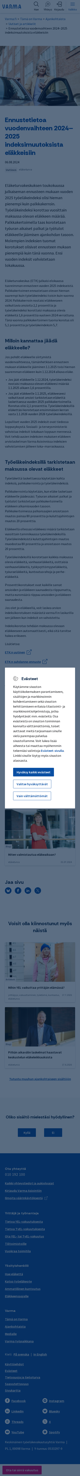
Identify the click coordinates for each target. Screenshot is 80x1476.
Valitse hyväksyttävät (32, 784)
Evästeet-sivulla (52, 751)
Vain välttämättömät (32, 796)
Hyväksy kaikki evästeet (33, 772)
